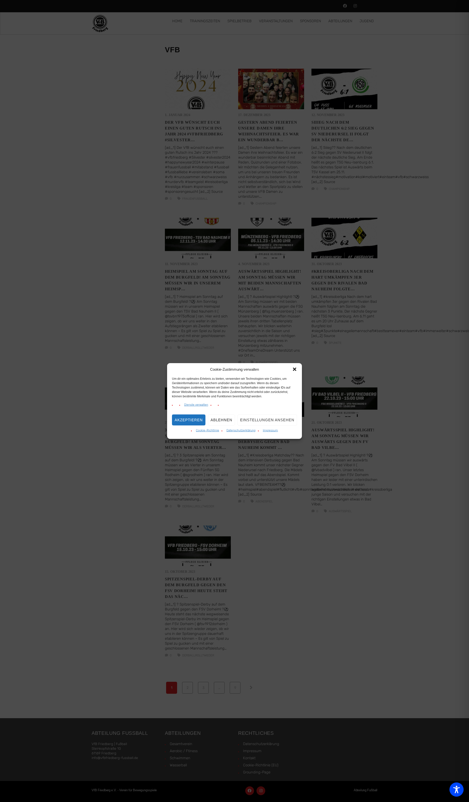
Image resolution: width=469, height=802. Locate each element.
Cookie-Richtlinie (207, 430)
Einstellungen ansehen (267, 420)
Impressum (270, 430)
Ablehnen (221, 420)
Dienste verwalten (196, 404)
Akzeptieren (189, 420)
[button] (294, 369)
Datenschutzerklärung (241, 430)
